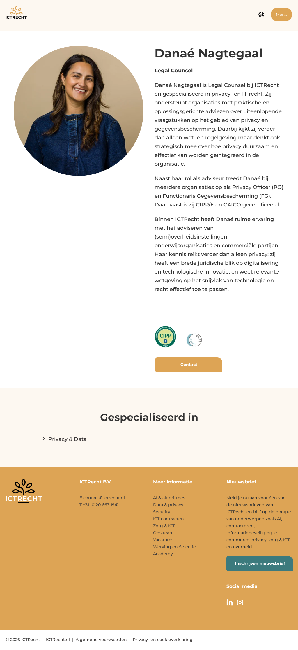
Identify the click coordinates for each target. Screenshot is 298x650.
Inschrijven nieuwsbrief (260, 563)
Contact (188, 364)
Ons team (163, 532)
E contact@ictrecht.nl (102, 497)
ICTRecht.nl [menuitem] (58, 639)
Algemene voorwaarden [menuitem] (101, 639)
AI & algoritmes (169, 497)
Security (161, 511)
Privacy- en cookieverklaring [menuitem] (163, 639)
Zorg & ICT (164, 525)
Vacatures (163, 539)
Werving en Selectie (174, 546)
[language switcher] (261, 14)
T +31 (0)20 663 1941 (99, 504)
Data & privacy (168, 504)
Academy (163, 553)
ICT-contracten (168, 518)
